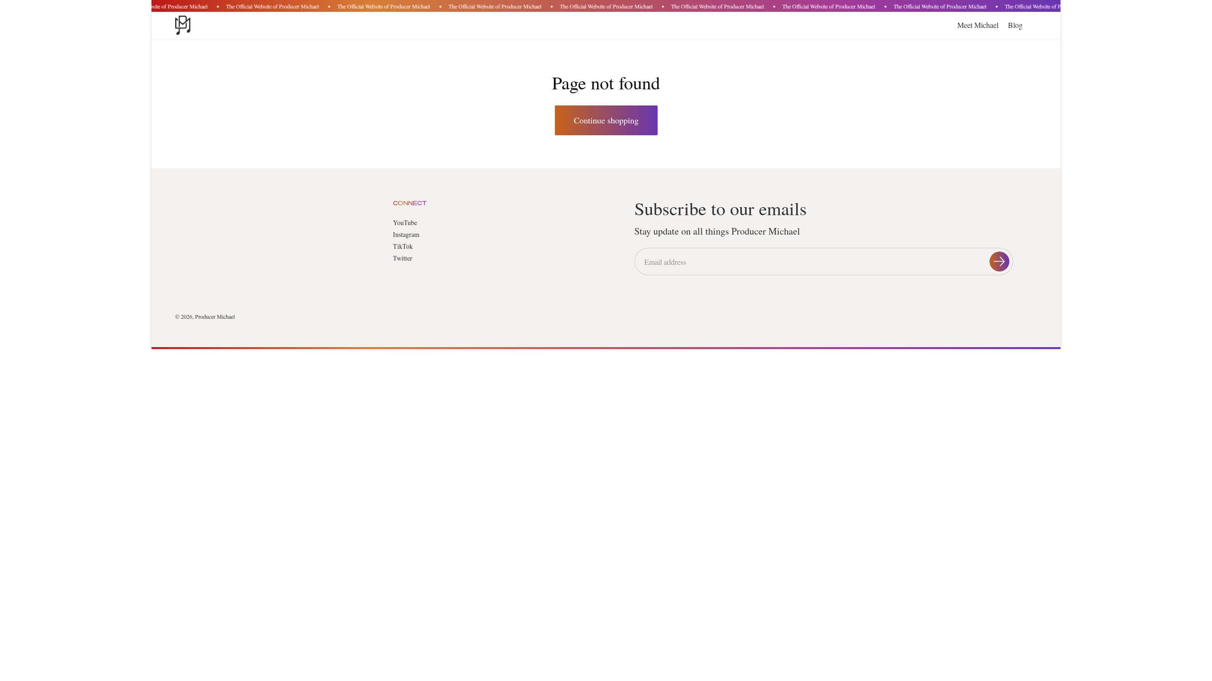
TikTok (403, 246)
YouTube (405, 222)
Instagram (406, 234)
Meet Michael (977, 25)
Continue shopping (606, 120)
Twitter (402, 257)
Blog (1015, 25)
